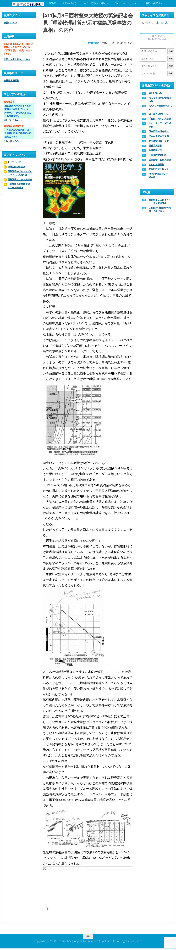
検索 (171, 51)
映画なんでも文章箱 (159, 136)
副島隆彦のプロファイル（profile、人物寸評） (20, 173)
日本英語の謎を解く (159, 131)
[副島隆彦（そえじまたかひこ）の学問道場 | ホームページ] (28, 4)
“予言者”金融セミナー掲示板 (159, 176)
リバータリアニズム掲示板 (160, 125)
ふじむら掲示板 (156, 164)
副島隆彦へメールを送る (20, 179)
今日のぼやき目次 (16, 166)
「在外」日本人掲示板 (160, 118)
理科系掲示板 (155, 145)
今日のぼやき (70, 3)
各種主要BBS (153, 3)
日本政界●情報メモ (158, 114)
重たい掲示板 (155, 93)
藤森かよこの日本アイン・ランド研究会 (160, 201)
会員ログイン (10, 22)
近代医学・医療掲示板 (160, 159)
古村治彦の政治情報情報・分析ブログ (160, 209)
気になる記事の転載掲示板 (160, 99)
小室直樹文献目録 (158, 155)
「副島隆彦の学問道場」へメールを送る (20, 186)
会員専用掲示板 (11, 80)
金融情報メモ (155, 150)
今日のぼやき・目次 (95, 3)
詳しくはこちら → (13, 120)
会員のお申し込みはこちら (17, 59)
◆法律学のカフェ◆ (159, 140)
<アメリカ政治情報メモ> (160, 107)
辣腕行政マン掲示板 (159, 169)
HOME (52, 3)
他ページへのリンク (125, 3)
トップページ (14, 162)
